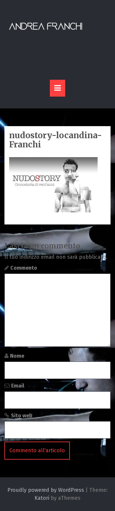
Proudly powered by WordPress (45, 490)
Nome (17, 356)
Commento (23, 268)
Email (17, 386)
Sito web (21, 415)
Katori (41, 498)
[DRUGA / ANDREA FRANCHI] (46, 26)
